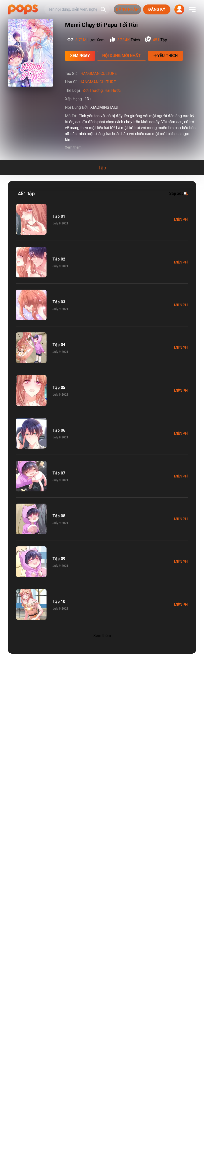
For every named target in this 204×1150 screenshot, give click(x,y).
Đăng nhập (127, 9)
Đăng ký (156, 9)
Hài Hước (112, 90)
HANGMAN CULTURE (98, 73)
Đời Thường (93, 90)
